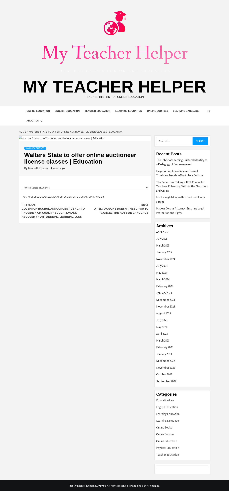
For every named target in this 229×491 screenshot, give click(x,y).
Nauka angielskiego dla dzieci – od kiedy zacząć (180, 200)
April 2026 (162, 232)
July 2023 (161, 320)
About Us (32, 120)
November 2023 (165, 306)
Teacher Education (97, 111)
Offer (76, 196)
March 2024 (162, 279)
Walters (100, 196)
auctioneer (34, 196)
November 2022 (165, 368)
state (92, 196)
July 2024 (161, 266)
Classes (45, 196)
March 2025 (162, 245)
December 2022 (165, 361)
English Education (67, 111)
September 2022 (166, 381)
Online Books (164, 427)
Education (57, 196)
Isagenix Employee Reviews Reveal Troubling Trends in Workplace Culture (179, 173)
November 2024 (165, 259)
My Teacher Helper (114, 86)
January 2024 (164, 293)
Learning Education (128, 111)
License (68, 196)
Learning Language (186, 111)
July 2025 (161, 238)
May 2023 (161, 327)
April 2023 (162, 333)
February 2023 (164, 347)
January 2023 (164, 354)
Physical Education (167, 448)
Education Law (165, 400)
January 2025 (164, 252)
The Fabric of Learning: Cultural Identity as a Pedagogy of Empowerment (181, 162)
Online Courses (157, 111)
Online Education (38, 111)
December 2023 (165, 300)
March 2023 (162, 340)
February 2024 (164, 286)
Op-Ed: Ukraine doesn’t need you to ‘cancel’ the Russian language (121, 208)
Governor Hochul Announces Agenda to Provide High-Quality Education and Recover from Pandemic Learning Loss (53, 210)
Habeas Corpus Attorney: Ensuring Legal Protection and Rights (180, 211)
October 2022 (164, 374)
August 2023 (163, 313)
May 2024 (161, 272)
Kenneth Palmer (38, 168)
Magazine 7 (136, 485)
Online (84, 196)
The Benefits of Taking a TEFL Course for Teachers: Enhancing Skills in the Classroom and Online (182, 186)
